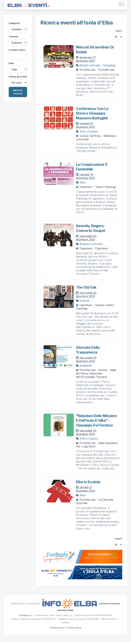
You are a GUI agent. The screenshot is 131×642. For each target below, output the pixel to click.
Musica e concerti (91, 244)
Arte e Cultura (88, 131)
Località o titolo (17, 49)
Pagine (118, 30)
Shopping (109, 65)
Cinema (84, 300)
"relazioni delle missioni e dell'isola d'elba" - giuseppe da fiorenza (96, 420)
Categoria (14, 23)
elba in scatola (88, 482)
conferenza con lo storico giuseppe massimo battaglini (92, 113)
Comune (13, 36)
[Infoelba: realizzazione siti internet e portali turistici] (69, 603)
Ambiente (85, 365)
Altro (82, 182)
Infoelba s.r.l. (26, 615)
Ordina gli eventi (18, 76)
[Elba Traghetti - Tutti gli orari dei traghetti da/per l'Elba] (81, 572)
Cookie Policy (74, 627)
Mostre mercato (89, 65)
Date (11, 63)
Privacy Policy (57, 627)
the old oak (86, 287)
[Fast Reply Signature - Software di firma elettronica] (81, 556)
